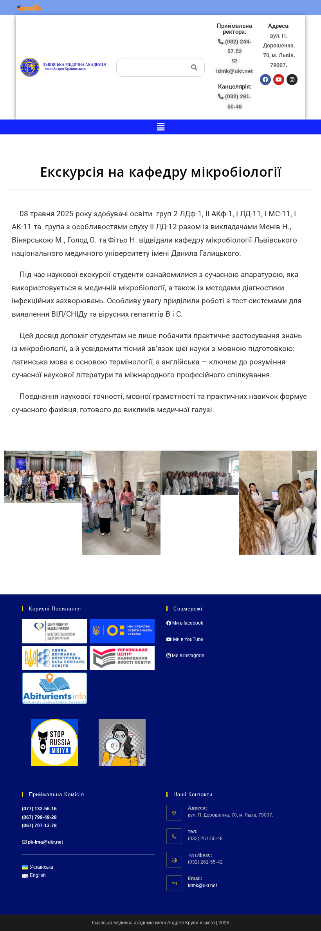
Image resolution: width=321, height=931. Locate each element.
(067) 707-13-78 (39, 825)
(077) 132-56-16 (39, 808)
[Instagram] (292, 79)
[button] (160, 127)
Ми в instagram (187, 655)
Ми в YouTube (188, 639)
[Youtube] (278, 79)
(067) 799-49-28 (39, 817)
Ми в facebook (187, 623)
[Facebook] (265, 79)
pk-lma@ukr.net (45, 842)
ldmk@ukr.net (202, 885)
